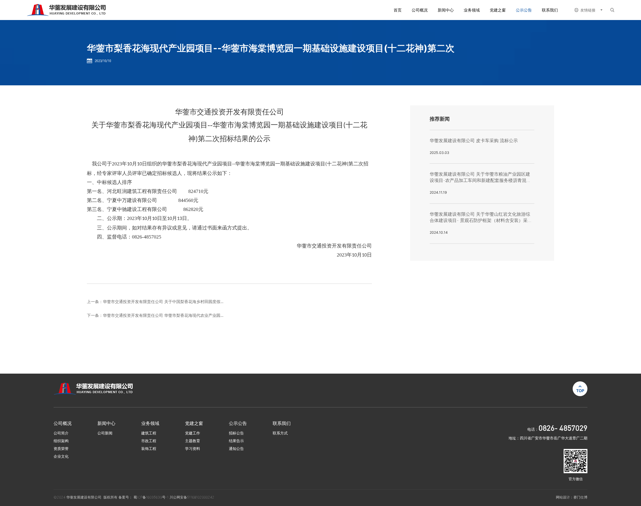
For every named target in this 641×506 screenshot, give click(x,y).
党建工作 (192, 433)
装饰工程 (148, 448)
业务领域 (472, 10)
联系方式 (280, 433)
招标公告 (236, 433)
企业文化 (61, 456)
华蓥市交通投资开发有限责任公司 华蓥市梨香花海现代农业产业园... (163, 315)
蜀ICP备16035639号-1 (151, 497)
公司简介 (61, 433)
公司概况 (420, 10)
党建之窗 (498, 10)
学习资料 (192, 448)
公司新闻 (104, 433)
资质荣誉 (61, 448)
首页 (398, 10)
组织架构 (61, 440)
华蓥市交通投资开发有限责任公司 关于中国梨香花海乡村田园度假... (163, 301)
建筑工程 (148, 433)
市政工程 (148, 440)
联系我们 (550, 10)
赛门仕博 (580, 497)
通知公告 (236, 448)
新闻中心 (446, 10)
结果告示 (236, 440)
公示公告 (524, 10)
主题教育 (192, 440)
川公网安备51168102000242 (192, 497)
